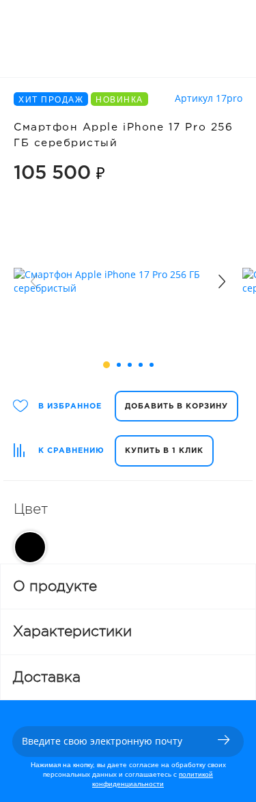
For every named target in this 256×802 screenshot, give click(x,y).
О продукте (55, 586)
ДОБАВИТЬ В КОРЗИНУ (176, 406)
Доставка (47, 677)
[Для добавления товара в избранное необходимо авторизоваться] (20, 406)
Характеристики (72, 631)
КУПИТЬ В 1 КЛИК (164, 450)
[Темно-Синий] (30, 547)
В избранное (70, 406)
